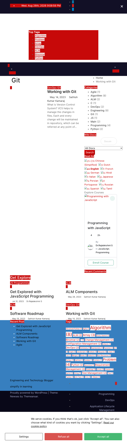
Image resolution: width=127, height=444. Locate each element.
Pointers (97, 360)
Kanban (92, 352)
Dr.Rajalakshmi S (104, 245)
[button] (10, 69)
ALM (37, 50)
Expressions (97, 348)
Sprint (69, 373)
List (68, 355)
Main (93, 121)
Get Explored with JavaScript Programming (32, 294)
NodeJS (92, 355)
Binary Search (102, 336)
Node (83, 355)
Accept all (103, 436)
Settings (24, 436)
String (77, 373)
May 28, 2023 (75, 297)
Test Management (94, 372)
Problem (40, 39)
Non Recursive (104, 355)
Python (39, 58)
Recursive (89, 365)
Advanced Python (74, 329)
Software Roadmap (27, 313)
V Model (95, 377)
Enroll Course (101, 262)
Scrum (100, 369)
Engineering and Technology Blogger (63, 17)
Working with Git (61, 91)
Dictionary (85, 348)
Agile (93, 91)
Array (38, 43)
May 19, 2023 (19, 318)
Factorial (108, 348)
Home (99, 77)
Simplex (109, 369)
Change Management (99, 339)
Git (59, 87)
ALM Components (82, 292)
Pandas (88, 360)
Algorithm (40, 35)
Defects (106, 344)
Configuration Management (83, 343)
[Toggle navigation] (12, 66)
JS (92, 117)
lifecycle (102, 352)
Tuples (70, 377)
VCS (88, 377)
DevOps (39, 46)
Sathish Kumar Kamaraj (94, 297)
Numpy (70, 360)
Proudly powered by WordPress (29, 392)
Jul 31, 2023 (18, 301)
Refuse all (63, 436)
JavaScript (103, 248)
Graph (72, 352)
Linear (111, 352)
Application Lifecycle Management (102, 408)
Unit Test (79, 377)
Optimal (79, 360)
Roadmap (91, 369)
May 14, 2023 (58, 97)
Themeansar (31, 396)
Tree (110, 373)
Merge (75, 355)
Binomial (40, 54)
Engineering (97, 110)
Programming (98, 125)
